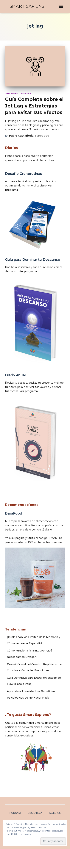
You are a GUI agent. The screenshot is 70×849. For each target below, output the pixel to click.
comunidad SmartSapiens (36, 722)
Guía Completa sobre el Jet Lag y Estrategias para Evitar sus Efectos (34, 105)
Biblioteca (35, 812)
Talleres (54, 812)
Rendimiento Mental (18, 93)
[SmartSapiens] (28, 6)
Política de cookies (21, 834)
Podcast (15, 812)
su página (17, 538)
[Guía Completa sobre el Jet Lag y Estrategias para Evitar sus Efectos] (35, 66)
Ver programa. (28, 271)
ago (42, 135)
